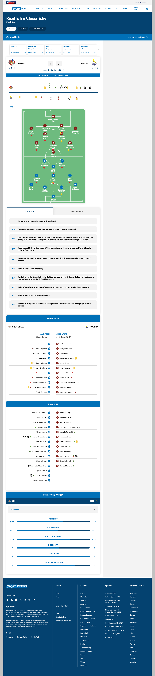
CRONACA (30, 211)
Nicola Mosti (64, 378)
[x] (20, 599)
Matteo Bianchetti (40, 422)
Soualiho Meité (41, 456)
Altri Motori (84, 640)
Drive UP (83, 666)
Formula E (84, 633)
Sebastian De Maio (67, 358)
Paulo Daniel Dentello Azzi (70, 427)
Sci (81, 658)
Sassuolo (133, 651)
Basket (82, 644)
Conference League (87, 619)
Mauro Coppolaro (66, 422)
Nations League (86, 651)
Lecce (132, 629)
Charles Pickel (41, 461)
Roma (132, 648)
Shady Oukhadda (66, 349)
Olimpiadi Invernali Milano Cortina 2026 (113, 611)
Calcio (82, 593)
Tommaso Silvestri (66, 437)
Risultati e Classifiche (63, 621)
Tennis (82, 655)
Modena (84, 64)
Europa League (86, 615)
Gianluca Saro (42, 417)
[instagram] (12, 599)
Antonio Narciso (66, 417)
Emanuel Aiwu (41, 358)
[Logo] (21, 8)
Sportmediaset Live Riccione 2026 (112, 601)
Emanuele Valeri (41, 442)
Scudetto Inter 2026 (112, 606)
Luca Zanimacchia (40, 480)
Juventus (133, 622)
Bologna (133, 597)
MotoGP (83, 637)
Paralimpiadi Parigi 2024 (114, 630)
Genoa (132, 615)
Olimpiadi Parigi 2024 (113, 634)
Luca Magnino (65, 368)
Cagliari (133, 600)
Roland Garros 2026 (113, 597)
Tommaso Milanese (40, 382)
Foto (57, 597)
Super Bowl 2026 (111, 616)
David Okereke (41, 475)
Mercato (83, 597)
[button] (11, 29)
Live (57, 613)
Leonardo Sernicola (39, 437)
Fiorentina (134, 608)
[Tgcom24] (11, 2)
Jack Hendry (42, 427)
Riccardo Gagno (66, 413)
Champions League (87, 611)
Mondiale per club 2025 (114, 623)
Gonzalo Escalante (40, 368)
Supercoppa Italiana (88, 626)
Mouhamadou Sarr (40, 344)
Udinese (133, 658)
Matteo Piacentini (66, 363)
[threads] (29, 599)
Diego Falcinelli (65, 461)
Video (58, 593)
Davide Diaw (64, 456)
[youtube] (33, 599)
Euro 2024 (109, 637)
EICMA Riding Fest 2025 (114, 626)
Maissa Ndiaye (41, 432)
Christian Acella (41, 378)
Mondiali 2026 (110, 593)
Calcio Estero (85, 622)
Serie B (83, 604)
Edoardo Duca (65, 373)
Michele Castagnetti (39, 451)
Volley (82, 662)
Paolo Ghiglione (41, 349)
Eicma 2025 (109, 619)
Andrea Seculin (65, 344)
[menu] (7, 8)
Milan (132, 633)
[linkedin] (25, 599)
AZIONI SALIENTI (77, 211)
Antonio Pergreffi (66, 432)
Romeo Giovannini (67, 392)
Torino (132, 655)
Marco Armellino (66, 442)
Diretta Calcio (61, 617)
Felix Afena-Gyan (40, 466)
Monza (132, 637)
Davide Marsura (66, 466)
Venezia (133, 662)
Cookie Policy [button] (35, 637)
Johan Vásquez (41, 363)
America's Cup (85, 648)
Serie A (83, 600)
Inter (132, 619)
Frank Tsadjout (41, 392)
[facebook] (7, 599)
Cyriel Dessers (41, 471)
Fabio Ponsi (64, 353)
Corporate (10, 637)
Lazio (132, 626)
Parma (132, 644)
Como (132, 604)
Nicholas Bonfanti (66, 387)
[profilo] (147, 8)
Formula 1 (84, 629)
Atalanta (133, 593)
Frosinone (133, 611)
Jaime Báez (43, 373)
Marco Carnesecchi (39, 413)
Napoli (132, 640)
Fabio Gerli (64, 446)
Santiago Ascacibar (40, 446)
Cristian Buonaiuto (40, 387)
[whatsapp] (16, 599)
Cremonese (23, 64)
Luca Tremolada (65, 451)
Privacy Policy (22, 637)
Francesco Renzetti (67, 382)
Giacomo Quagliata (40, 353)
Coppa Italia (85, 608)
